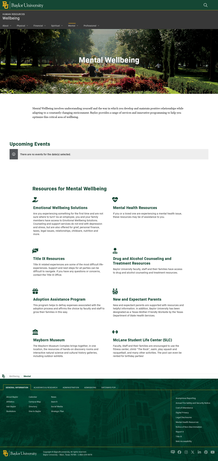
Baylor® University (62, 451)
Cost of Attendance (184, 407)
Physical (21, 25)
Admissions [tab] (90, 387)
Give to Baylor (35, 411)
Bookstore (11, 411)
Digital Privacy (182, 412)
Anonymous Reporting (186, 398)
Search (54, 401)
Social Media (57, 406)
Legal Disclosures (184, 417)
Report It (180, 431)
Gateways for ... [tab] (109, 387)
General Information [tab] (17, 387)
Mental (71, 25)
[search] (206, 5)
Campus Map (35, 401)
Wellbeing (11, 17)
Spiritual (55, 25)
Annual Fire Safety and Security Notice (193, 402)
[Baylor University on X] (192, 453)
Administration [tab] (71, 387)
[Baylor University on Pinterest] (205, 453)
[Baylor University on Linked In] (198, 453)
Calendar (33, 396)
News (53, 396)
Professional (90, 25)
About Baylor (12, 396)
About (5, 25)
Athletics (10, 401)
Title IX (179, 436)
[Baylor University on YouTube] (212, 453)
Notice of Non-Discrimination (189, 426)
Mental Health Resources (187, 421)
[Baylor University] (22, 5)
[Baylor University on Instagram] (185, 453)
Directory (33, 406)
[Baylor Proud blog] (172, 453)
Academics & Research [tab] (45, 387)
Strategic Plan (57, 411)
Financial (38, 25)
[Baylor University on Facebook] (179, 453)
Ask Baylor (11, 406)
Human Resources (14, 14)
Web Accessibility (184, 441)
